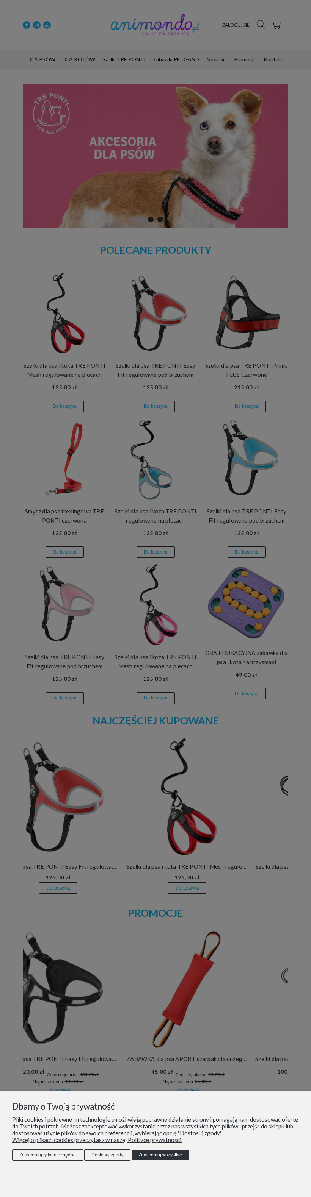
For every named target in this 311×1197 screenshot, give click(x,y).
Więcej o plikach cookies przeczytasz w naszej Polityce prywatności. (97, 1139)
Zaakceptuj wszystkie (160, 1155)
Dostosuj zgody (107, 1155)
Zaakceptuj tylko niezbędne (47, 1155)
